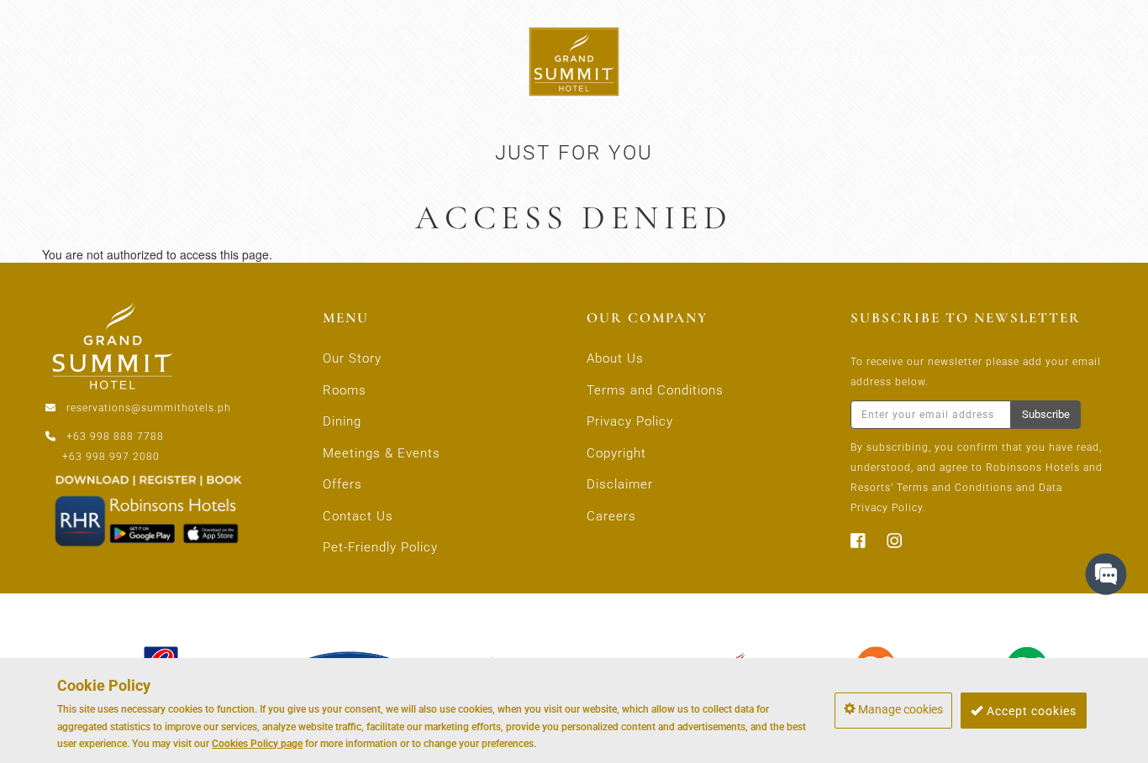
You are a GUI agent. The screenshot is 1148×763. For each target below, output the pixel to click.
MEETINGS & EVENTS (837, 59)
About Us (615, 358)
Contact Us (358, 516)
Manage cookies (899, 709)
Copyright (616, 453)
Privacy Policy (630, 421)
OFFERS (954, 59)
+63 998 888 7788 (115, 436)
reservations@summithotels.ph (148, 408)
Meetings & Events (381, 453)
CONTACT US (1047, 59)
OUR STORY (96, 59)
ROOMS (204, 59)
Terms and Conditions (655, 390)
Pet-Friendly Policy (380, 547)
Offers (342, 484)
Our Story (352, 358)
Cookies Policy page (257, 743)
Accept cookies (1030, 710)
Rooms (344, 390)
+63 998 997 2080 (111, 457)
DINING (299, 59)
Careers (611, 516)
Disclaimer (620, 484)
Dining (342, 421)
